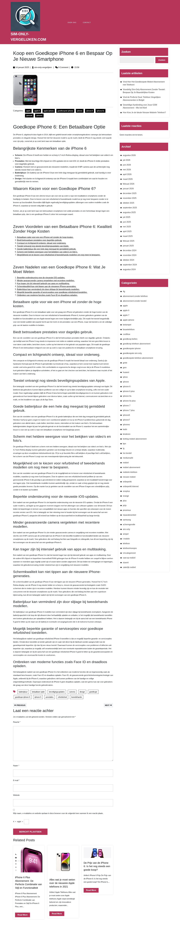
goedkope (93, 692)
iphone (79, 111)
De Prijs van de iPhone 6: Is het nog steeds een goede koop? (97, 866)
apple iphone (49, 111)
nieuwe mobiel (129, 477)
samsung (127, 520)
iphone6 (29, 115)
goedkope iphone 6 (22, 697)
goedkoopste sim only (132, 353)
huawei (126, 372)
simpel (126, 534)
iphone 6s (100, 111)
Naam (16, 766)
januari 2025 (128, 246)
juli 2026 (126, 160)
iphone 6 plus (129, 391)
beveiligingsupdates (57, 692)
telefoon (126, 543)
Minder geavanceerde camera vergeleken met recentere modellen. (46, 281)
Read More (21, 914)
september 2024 (130, 265)
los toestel (127, 453)
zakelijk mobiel (129, 567)
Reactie (16, 722)
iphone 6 (89, 111)
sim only (126, 529)
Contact (87, 22)
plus (124, 501)
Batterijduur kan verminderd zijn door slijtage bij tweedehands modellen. (48, 289)
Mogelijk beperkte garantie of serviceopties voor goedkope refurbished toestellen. (52, 292)
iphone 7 (126, 406)
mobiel (126, 463)
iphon (125, 377)
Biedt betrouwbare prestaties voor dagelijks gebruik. (39, 240)
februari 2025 (128, 241)
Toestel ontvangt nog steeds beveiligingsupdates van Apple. (43, 246)
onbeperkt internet (130, 486)
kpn (124, 444)
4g (124, 291)
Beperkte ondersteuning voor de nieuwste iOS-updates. (41, 278)
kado (125, 429)
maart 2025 (128, 236)
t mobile (126, 539)
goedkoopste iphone (65, 111)
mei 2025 (127, 227)
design (82, 692)
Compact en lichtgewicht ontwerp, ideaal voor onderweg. (41, 243)
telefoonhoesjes (130, 548)
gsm (124, 367)
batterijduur (23, 692)
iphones (39, 115)
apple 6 (37, 111)
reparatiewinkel (129, 515)
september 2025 (130, 208)
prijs (124, 505)
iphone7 (126, 420)
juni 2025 (127, 222)
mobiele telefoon (130, 472)
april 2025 (127, 231)
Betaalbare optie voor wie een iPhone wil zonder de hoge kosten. (45, 237)
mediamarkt (128, 458)
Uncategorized (129, 553)
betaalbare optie (38, 692)
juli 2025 (126, 217)
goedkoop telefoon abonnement (136, 344)
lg (123, 448)
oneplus (126, 491)
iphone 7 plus (129, 410)
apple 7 (126, 315)
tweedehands (76, 697)
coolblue (126, 334)
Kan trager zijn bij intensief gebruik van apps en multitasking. (43, 283)
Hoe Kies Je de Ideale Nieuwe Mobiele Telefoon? (144, 112)
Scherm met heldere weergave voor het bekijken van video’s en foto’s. (47, 252)
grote (125, 363)
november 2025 (129, 198)
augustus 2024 (129, 269)
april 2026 (127, 174)
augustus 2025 (129, 212)
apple (28, 111)
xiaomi (126, 562)
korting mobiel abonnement (134, 439)
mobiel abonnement (131, 467)
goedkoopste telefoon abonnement (138, 358)
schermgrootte (129, 524)
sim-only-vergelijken (43, 67)
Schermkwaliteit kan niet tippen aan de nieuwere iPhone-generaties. (46, 286)
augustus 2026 (129, 155)
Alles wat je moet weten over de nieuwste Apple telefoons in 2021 (62, 883)
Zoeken (126, 51)
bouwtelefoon (129, 329)
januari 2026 (128, 189)
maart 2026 (128, 179)
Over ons (72, 22)
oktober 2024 (128, 260)
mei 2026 (127, 170)
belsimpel (127, 325)
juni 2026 (127, 165)
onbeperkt (127, 482)
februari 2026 (128, 184)
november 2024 (129, 255)
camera (72, 692)
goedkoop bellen (130, 339)
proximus (127, 510)
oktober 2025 (128, 203)
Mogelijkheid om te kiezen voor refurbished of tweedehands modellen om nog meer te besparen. (58, 255)
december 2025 (129, 193)
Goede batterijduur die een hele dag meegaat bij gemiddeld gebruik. (46, 249)
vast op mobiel (129, 558)
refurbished (62, 697)
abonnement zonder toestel (134, 301)
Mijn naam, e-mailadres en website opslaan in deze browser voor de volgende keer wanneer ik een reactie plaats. (58, 813)
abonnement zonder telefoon (135, 296)
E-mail (16, 780)
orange (126, 496)
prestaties (50, 697)
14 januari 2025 (22, 67)
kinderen (126, 434)
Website (16, 795)
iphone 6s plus (129, 401)
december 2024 (129, 250)
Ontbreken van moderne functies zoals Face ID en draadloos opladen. (47, 295)
